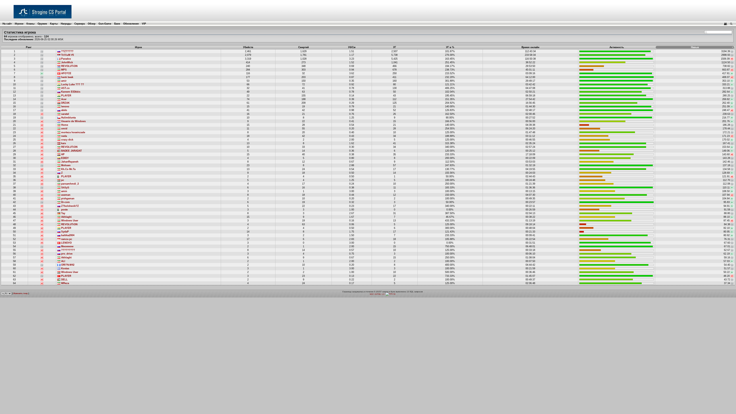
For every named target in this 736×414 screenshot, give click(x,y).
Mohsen (65, 165)
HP (62, 154)
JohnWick (66, 62)
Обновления (131, 23)
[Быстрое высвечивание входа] (725, 23)
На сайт (7, 23)
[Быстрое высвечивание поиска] (731, 23)
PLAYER (65, 95)
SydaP (64, 231)
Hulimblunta (68, 117)
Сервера (79, 23)
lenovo (64, 106)
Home (64, 124)
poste (64, 209)
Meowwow (66, 246)
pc (62, 180)
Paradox (65, 58)
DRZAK (65, 102)
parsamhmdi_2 (69, 183)
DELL (64, 279)
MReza (64, 283)
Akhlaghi (66, 216)
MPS (63, 69)
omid (63, 128)
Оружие (42, 23)
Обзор (91, 23)
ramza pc (66, 239)
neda (63, 136)
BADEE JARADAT (71, 150)
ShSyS (64, 187)
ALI (62, 261)
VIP (144, 23)
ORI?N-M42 (67, 264)
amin (63, 191)
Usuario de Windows (73, 121)
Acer (63, 99)
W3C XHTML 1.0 (377, 294)
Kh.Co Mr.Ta (68, 169)
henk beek (66, 77)
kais (63, 143)
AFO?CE (65, 73)
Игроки (19, 23)
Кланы (30, 23)
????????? (67, 250)
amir (63, 80)
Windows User (69, 220)
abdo (63, 110)
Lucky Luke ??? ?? (72, 84)
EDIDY (64, 158)
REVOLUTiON (68, 66)
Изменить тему (20, 293)
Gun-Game (105, 23)
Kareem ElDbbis (70, 91)
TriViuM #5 (67, 54)
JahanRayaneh (69, 161)
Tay (62, 213)
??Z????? (66, 51)
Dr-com (65, 202)
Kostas (64, 268)
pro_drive (66, 253)
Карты (54, 23)
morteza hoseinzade (72, 132)
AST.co (65, 88)
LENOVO (66, 242)
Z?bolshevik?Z (69, 206)
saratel (64, 114)
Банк (117, 23)
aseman (65, 194)
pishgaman (67, 198)
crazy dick (66, 139)
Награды (66, 23)
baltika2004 (67, 235)
